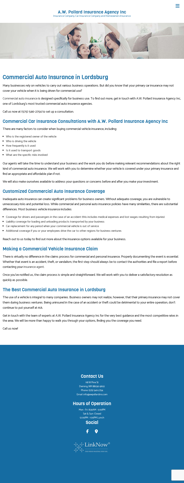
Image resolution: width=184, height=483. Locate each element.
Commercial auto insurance (20, 98)
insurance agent (34, 267)
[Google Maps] (96, 432)
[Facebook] (87, 432)
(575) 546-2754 (96, 390)
